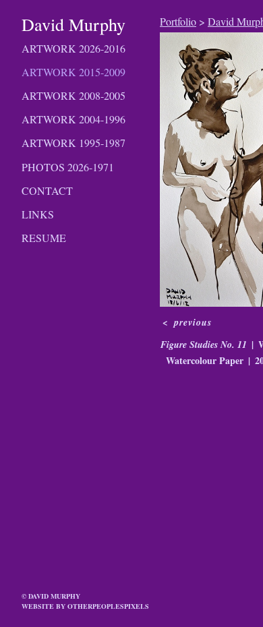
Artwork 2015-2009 (73, 72)
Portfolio (178, 21)
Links (38, 214)
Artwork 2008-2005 (73, 95)
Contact (47, 190)
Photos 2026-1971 (68, 167)
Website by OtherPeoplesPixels (85, 606)
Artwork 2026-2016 (73, 48)
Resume (44, 238)
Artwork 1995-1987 (73, 143)
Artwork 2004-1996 (73, 119)
